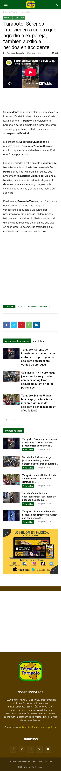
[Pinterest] (21, 325)
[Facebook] (6, 325)
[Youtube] (48, 749)
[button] (5, 4)
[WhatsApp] (29, 325)
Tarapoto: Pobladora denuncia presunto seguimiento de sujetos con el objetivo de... (40, 514)
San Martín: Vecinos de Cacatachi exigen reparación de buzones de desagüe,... (39, 496)
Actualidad (26, 12)
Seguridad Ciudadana (27, 306)
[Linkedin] (36, 325)
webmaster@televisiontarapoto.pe (38, 727)
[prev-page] (6, 420)
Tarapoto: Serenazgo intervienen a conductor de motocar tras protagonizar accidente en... (40, 442)
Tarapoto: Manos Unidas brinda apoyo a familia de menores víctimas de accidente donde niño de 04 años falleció (38, 403)
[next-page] (14, 420)
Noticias (14, 12)
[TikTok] (30, 749)
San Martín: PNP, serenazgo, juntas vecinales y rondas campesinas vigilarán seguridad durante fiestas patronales (38, 380)
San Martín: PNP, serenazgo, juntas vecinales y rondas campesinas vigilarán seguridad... (40, 460)
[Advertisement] (30, 99)
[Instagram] (22, 749)
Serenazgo (43, 306)
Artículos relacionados (17, 341)
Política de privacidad (42, 761)
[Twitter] (14, 325)
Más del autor (40, 341)
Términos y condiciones (19, 761)
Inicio (5, 12)
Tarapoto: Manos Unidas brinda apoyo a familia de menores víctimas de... (39, 478)
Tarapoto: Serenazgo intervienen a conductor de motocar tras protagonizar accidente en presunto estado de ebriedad (38, 357)
